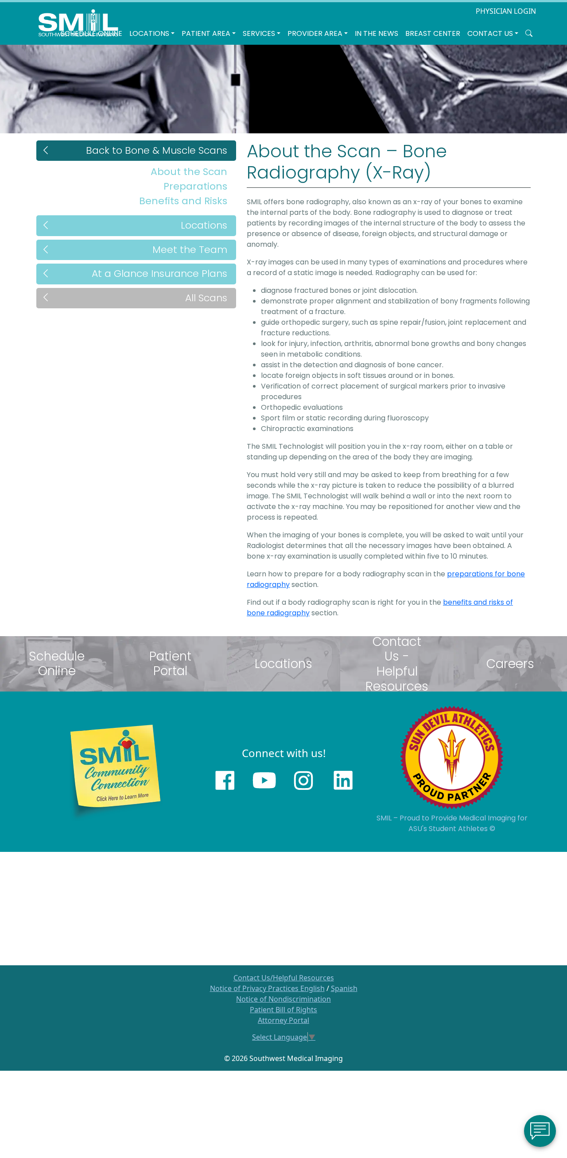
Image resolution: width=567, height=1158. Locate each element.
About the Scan (189, 172)
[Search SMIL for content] (529, 33)
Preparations (195, 186)
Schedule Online (91, 33)
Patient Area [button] (206, 33)
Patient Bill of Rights (283, 1009)
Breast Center (432, 33)
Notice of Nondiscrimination (283, 999)
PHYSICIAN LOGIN (506, 11)
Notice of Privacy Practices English (267, 988)
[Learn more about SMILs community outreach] (115, 771)
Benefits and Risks (183, 201)
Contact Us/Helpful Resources (283, 978)
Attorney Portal (283, 1020)
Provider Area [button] (314, 33)
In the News (376, 33)
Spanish (344, 988)
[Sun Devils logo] (451, 757)
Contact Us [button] (490, 33)
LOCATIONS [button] (149, 33)
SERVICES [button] (259, 33)
